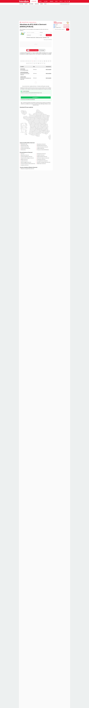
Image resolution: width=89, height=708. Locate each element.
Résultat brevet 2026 (24, 145)
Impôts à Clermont (24, 160)
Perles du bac (23, 149)
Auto (56, 1)
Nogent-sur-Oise (39, 37)
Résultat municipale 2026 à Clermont (43, 162)
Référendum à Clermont (41, 163)
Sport (40, 1)
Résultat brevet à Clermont (42, 145)
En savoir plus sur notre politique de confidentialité (28, 99)
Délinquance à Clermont (41, 153)
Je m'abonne (35, 97)
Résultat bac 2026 (24, 144)
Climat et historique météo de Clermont (28, 163)
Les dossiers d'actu (57, 27)
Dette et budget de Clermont (26, 162)
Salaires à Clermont (24, 159)
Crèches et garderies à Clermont (26, 156)
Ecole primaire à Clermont (25, 148)
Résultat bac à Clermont (41, 144)
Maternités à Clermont (25, 155)
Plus (61, 1)
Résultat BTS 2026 (25, 22)
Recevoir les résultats (34, 50)
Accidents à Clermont (24, 165)
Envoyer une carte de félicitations (43, 149)
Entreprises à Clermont (41, 159)
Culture (45, 1)
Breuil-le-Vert (32, 37)
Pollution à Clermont (40, 155)
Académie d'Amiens (32, 22)
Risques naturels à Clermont (42, 156)
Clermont (22, 153)
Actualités (34, 1)
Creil (48, 37)
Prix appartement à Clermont (42, 160)
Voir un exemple (66, 24)
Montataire (45, 37)
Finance (51, 1)
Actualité (56, 24)
